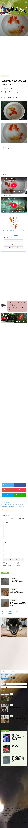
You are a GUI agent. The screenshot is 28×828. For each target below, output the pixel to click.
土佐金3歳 (5, 504)
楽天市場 (13, 244)
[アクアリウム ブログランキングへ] (20, 322)
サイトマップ (5, 676)
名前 (5, 542)
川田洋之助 (17, 506)
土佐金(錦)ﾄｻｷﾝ (6, 502)
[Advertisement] (14, 54)
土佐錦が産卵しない (6, 679)
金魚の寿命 (15, 746)
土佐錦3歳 (16, 504)
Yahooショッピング (13, 247)
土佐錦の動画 (4, 506)
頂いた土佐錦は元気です (11, 611)
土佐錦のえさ (23, 504)
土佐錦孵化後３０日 (16, 581)
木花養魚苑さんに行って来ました (14, 613)
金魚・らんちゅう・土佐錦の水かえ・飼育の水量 (18, 737)
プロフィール (13, 804)
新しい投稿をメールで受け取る (12, 565)
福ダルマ (13, 696)
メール (5, 548)
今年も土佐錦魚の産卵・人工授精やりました (18, 759)
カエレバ (16, 235)
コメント (6, 522)
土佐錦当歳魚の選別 (6, 674)
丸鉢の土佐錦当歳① (16, 592)
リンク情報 (6, 804)
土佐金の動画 (11, 504)
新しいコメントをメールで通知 (12, 563)
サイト (5, 553)
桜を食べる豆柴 (15, 707)
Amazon (13, 240)
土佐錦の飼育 (11, 506)
